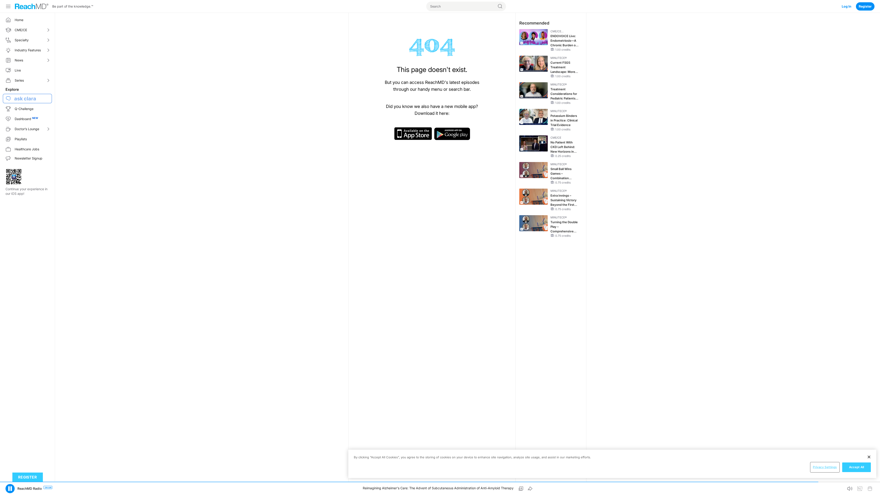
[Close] (869, 457)
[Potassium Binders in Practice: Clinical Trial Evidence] (533, 117)
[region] (612, 464)
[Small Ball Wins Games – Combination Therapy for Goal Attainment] (533, 170)
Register (865, 6)
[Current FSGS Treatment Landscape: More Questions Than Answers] (533, 64)
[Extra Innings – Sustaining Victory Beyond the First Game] (533, 197)
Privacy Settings (825, 467)
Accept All (856, 467)
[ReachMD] (31, 6)
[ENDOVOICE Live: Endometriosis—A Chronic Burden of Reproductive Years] (533, 37)
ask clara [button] (25, 99)
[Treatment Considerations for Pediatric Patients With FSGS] (533, 90)
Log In (846, 6)
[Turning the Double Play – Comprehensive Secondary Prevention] (533, 223)
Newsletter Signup (28, 158)
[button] (10, 488)
